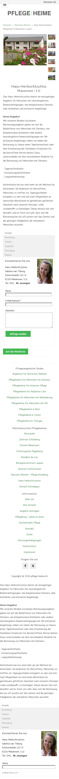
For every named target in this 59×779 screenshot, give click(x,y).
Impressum (29, 552)
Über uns (29, 499)
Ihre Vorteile (29, 504)
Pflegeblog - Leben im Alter (29, 516)
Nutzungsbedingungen (29, 540)
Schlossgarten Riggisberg (29, 451)
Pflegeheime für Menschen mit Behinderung (29, 397)
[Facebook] (25, 566)
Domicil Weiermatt (29, 445)
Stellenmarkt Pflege (29, 522)
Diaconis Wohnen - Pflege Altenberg (29, 474)
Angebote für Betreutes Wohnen (29, 373)
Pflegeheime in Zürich (29, 414)
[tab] (29, 233)
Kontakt (29, 528)
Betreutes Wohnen (23, 25)
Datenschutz (29, 546)
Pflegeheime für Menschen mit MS (29, 403)
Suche (29, 534)
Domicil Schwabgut (29, 486)
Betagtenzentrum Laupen (29, 462)
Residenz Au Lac (29, 457)
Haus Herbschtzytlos (29, 480)
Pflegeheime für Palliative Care (29, 391)
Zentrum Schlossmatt (29, 468)
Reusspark (29, 433)
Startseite (7, 25)
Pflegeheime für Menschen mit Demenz (29, 379)
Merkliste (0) (50, 2)
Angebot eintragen (29, 510)
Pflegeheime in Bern (29, 409)
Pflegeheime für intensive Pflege (29, 385)
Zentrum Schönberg (29, 439)
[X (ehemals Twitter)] (33, 566)
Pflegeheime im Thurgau (29, 420)
